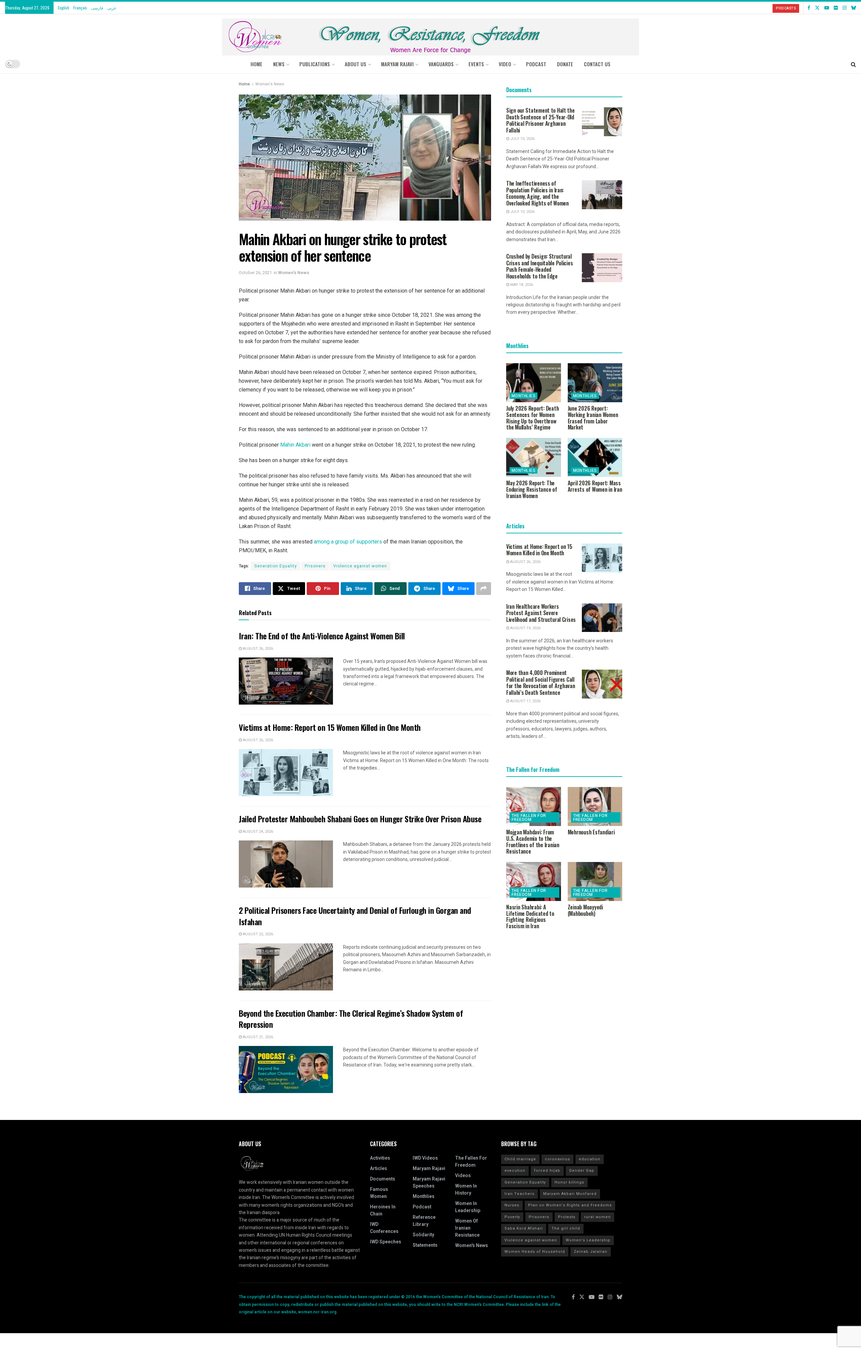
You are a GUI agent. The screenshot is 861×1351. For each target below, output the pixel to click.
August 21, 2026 (257, 1037)
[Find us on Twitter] (817, 8)
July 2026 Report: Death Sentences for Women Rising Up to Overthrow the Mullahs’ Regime (532, 417)
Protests (566, 1217)
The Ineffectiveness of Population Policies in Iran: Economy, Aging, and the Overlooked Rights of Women (537, 193)
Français (80, 7)
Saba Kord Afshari (523, 1228)
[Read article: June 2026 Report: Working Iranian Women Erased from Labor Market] (595, 382)
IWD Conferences (384, 1228)
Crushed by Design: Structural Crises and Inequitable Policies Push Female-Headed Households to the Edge (539, 266)
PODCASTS (786, 8)
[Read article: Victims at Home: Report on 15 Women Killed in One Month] (286, 772)
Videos (463, 1175)
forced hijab (547, 1170)
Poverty (512, 1217)
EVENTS (476, 64)
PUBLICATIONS (314, 64)
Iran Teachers (519, 1194)
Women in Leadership (467, 1207)
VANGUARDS (441, 64)
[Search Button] (853, 63)
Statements (425, 1245)
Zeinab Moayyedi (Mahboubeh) (585, 910)
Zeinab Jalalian (590, 1251)
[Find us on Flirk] (836, 8)
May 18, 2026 (521, 285)
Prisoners (315, 566)
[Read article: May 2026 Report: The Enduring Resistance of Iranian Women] (533, 457)
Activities (380, 1158)
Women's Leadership (588, 1240)
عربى (111, 7)
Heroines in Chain (383, 1210)
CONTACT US (597, 64)
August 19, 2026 (524, 628)
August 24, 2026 (257, 831)
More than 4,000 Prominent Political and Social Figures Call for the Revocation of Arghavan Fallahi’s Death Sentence (540, 683)
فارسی (97, 7)
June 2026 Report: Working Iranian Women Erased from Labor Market (593, 417)
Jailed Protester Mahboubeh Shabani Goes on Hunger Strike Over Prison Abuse (360, 819)
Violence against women (360, 566)
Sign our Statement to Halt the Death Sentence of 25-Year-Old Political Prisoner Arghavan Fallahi (540, 120)
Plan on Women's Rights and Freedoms (570, 1205)
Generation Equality (275, 566)
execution (514, 1170)
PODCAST (536, 64)
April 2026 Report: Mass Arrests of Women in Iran (595, 486)
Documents (382, 1179)
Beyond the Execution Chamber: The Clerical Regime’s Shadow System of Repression (351, 1018)
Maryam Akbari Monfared (570, 1194)
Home (256, 64)
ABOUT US (355, 64)
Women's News (269, 84)
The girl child (566, 1228)
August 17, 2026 (524, 701)
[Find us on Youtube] (826, 8)
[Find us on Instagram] (845, 8)
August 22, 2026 (257, 934)
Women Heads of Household (534, 1251)
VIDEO (505, 64)
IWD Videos (425, 1158)
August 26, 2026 (257, 648)
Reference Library (424, 1221)
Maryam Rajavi (429, 1168)
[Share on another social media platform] (483, 588)
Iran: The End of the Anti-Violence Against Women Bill (322, 636)
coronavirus (557, 1159)
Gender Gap (581, 1170)
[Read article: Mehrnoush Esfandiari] (595, 806)
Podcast (422, 1206)
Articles (378, 1168)
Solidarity (423, 1234)
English (63, 7)
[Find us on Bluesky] (853, 8)
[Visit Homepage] (430, 34)
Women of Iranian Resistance (467, 1228)
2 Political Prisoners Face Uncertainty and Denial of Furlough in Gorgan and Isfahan (355, 916)
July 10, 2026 (521, 139)
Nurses (511, 1205)
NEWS (279, 64)
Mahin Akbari (295, 445)
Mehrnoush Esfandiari (591, 832)
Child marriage (520, 1159)
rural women (597, 1217)
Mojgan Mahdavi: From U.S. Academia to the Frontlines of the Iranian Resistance (532, 841)
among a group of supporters (348, 541)
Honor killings (569, 1182)
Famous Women (379, 1193)
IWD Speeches (385, 1241)
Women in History (466, 1190)
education (589, 1159)
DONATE (565, 64)
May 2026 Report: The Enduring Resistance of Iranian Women (531, 489)
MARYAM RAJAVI (397, 64)
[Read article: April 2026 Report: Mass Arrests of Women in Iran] (595, 457)
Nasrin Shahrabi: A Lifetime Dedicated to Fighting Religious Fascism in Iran (530, 916)
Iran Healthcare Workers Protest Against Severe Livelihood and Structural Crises (541, 613)
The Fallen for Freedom (529, 818)
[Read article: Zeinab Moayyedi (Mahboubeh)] (595, 881)
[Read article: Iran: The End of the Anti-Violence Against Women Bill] (286, 681)
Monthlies (523, 396)
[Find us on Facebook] (809, 8)
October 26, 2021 (255, 272)
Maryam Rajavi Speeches (429, 1182)
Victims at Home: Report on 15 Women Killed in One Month (330, 727)
